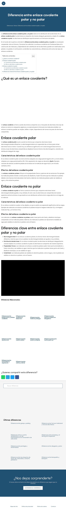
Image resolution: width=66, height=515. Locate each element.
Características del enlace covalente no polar (16, 68)
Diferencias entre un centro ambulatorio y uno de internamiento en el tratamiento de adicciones (21, 437)
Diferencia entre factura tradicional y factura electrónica (52, 424)
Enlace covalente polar (9, 60)
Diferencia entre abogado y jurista (52, 446)
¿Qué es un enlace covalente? (11, 58)
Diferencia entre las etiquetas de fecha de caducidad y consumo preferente (20, 458)
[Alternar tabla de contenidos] (32, 56)
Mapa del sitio (14, 506)
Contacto (53, 506)
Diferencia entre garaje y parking (20, 423)
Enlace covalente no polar (10, 66)
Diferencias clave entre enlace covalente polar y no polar (18, 71)
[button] (63, 3)
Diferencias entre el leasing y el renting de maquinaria (51, 435)
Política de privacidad (27, 506)
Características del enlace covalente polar (16, 62)
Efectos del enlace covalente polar (14, 64)
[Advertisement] (33, 402)
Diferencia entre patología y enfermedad (19, 446)
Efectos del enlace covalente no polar (15, 69)
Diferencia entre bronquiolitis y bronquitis (50, 457)
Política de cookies (42, 506)
